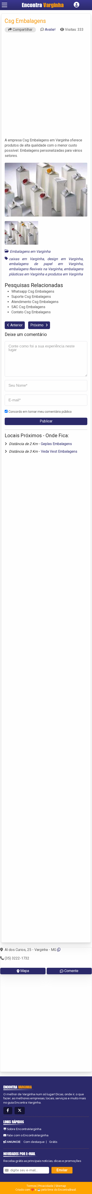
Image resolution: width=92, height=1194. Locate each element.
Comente (71, 971)
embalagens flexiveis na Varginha (35, 269)
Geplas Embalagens (56, 444)
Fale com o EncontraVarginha (27, 1135)
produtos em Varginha (65, 274)
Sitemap (60, 1185)
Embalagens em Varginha (30, 251)
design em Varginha (65, 259)
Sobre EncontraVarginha (24, 1129)
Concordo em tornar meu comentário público (40, 411)
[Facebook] (7, 1110)
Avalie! (50, 29)
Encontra (43, 5)
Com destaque (34, 1142)
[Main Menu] (4, 4)
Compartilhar (22, 29)
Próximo (37, 325)
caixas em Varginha (26, 259)
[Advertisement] (46, 87)
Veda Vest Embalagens (59, 451)
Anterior (16, 325)
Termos (31, 1185)
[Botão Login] (76, 5)
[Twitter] (20, 1110)
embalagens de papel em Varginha (46, 264)
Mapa (24, 971)
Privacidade (45, 1185)
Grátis (53, 1142)
